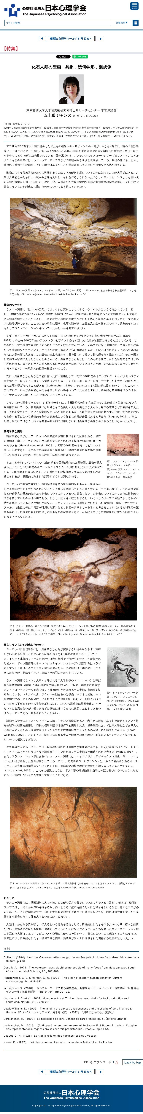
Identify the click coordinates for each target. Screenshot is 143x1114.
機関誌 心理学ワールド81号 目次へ (71, 38)
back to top (132, 1062)
